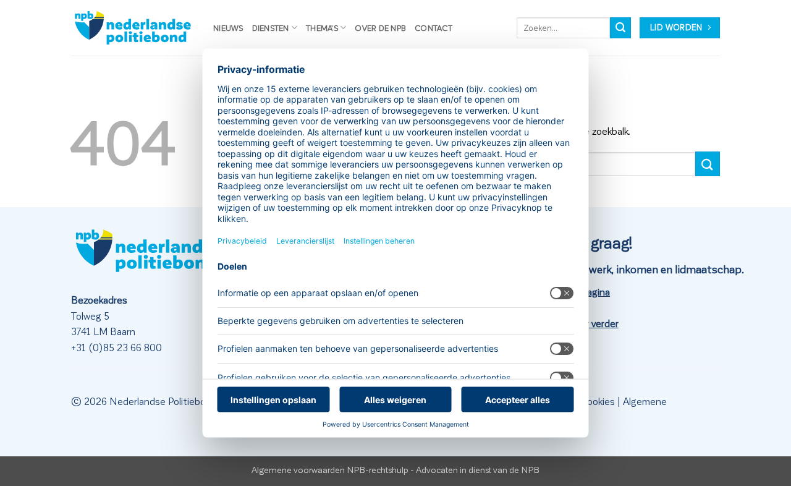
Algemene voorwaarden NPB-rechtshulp (330, 469)
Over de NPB (380, 27)
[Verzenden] (620, 27)
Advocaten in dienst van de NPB (477, 469)
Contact (433, 27)
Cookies (597, 401)
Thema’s (322, 27)
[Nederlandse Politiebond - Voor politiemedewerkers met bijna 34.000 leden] (133, 28)
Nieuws (228, 27)
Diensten (270, 27)
